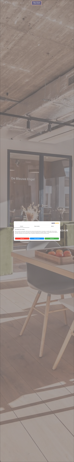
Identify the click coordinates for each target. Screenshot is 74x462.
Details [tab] (52, 226)
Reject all (22, 238)
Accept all (52, 238)
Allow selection (37, 238)
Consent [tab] (21, 226)
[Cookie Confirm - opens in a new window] (55, 223)
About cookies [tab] (37, 226)
